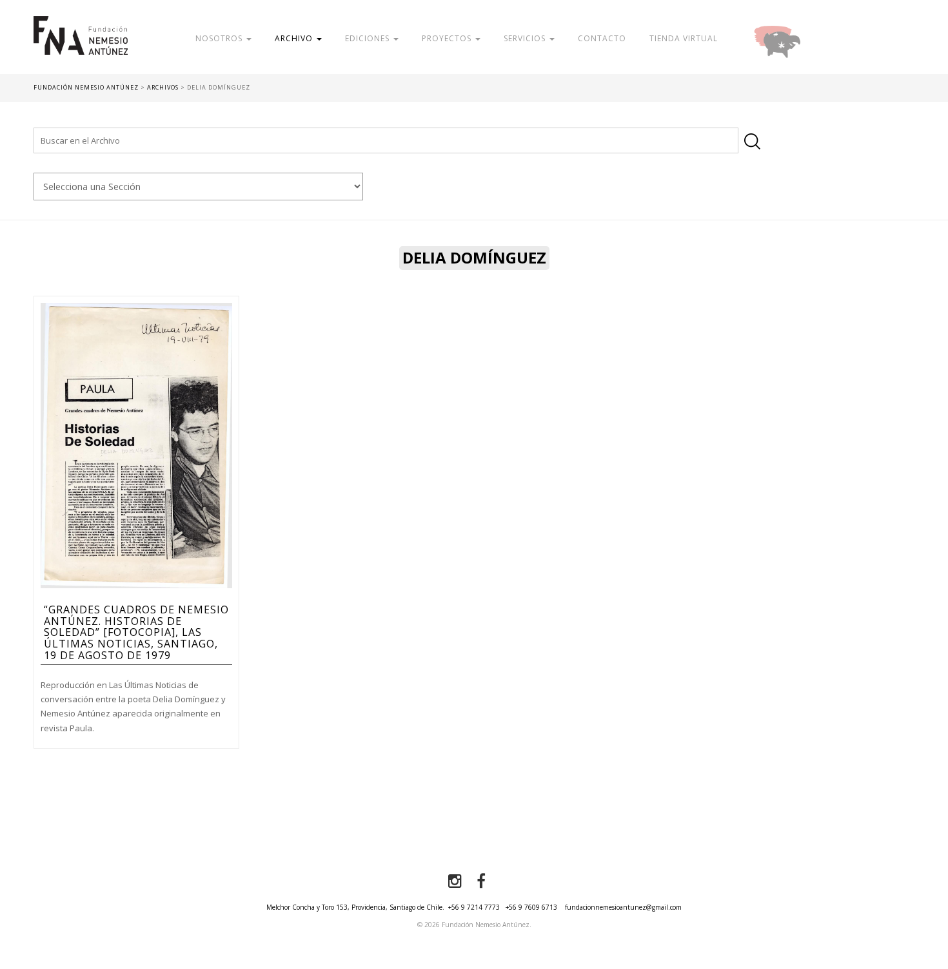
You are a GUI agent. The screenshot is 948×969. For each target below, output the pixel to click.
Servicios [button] (526, 38)
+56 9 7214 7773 (474, 907)
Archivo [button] (295, 38)
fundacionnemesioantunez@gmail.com (623, 907)
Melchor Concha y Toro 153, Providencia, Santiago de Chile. (355, 907)
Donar (819, 38)
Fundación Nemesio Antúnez (81, 45)
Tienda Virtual (683, 38)
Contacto (602, 38)
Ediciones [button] (368, 38)
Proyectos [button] (448, 38)
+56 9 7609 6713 (531, 907)
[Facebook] (481, 881)
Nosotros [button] (220, 38)
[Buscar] (752, 141)
